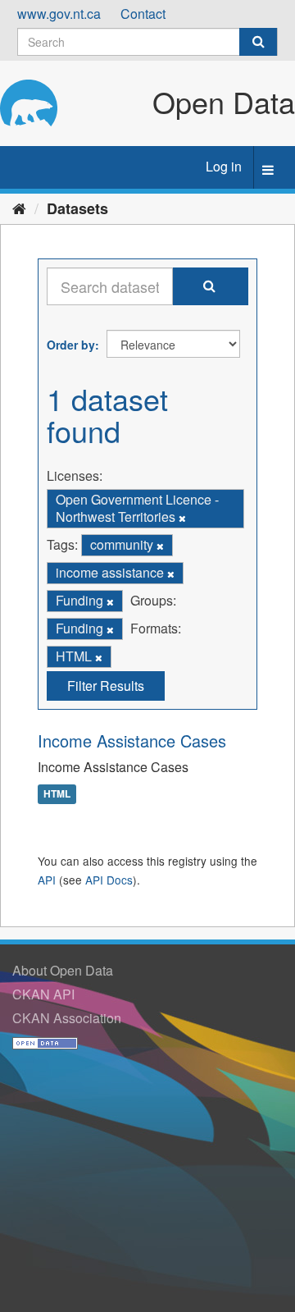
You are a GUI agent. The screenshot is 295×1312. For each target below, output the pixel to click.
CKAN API (43, 994)
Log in (224, 166)
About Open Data (62, 970)
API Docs (109, 879)
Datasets (77, 208)
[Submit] (258, 42)
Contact (143, 13)
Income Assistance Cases (132, 740)
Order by (71, 344)
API (47, 879)
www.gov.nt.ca (59, 13)
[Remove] (182, 517)
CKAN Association (66, 1017)
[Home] (19, 207)
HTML (56, 793)
